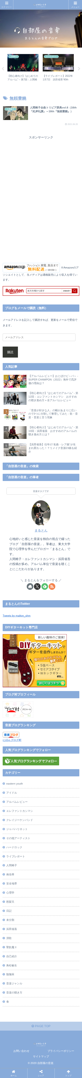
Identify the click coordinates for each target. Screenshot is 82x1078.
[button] (68, 1002)
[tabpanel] (22, 68)
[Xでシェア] (13, 982)
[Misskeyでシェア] (68, 982)
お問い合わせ (21, 1050)
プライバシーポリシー (60, 1050)
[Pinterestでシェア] (31, 1002)
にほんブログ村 (12, 739)
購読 (10, 352)
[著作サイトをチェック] (30, 586)
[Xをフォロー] (37, 586)
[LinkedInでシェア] (49, 1002)
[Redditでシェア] (49, 992)
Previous (3, 69)
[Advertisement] (41, 166)
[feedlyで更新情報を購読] (44, 586)
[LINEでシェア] (13, 1002)
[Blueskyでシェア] (49, 982)
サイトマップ (41, 1056)
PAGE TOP (42, 1026)
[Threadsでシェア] (31, 992)
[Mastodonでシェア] (31, 982)
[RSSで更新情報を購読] (52, 586)
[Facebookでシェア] (13, 992)
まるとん (41, 530)
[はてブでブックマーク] (68, 992)
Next (79, 69)
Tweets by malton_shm (17, 615)
